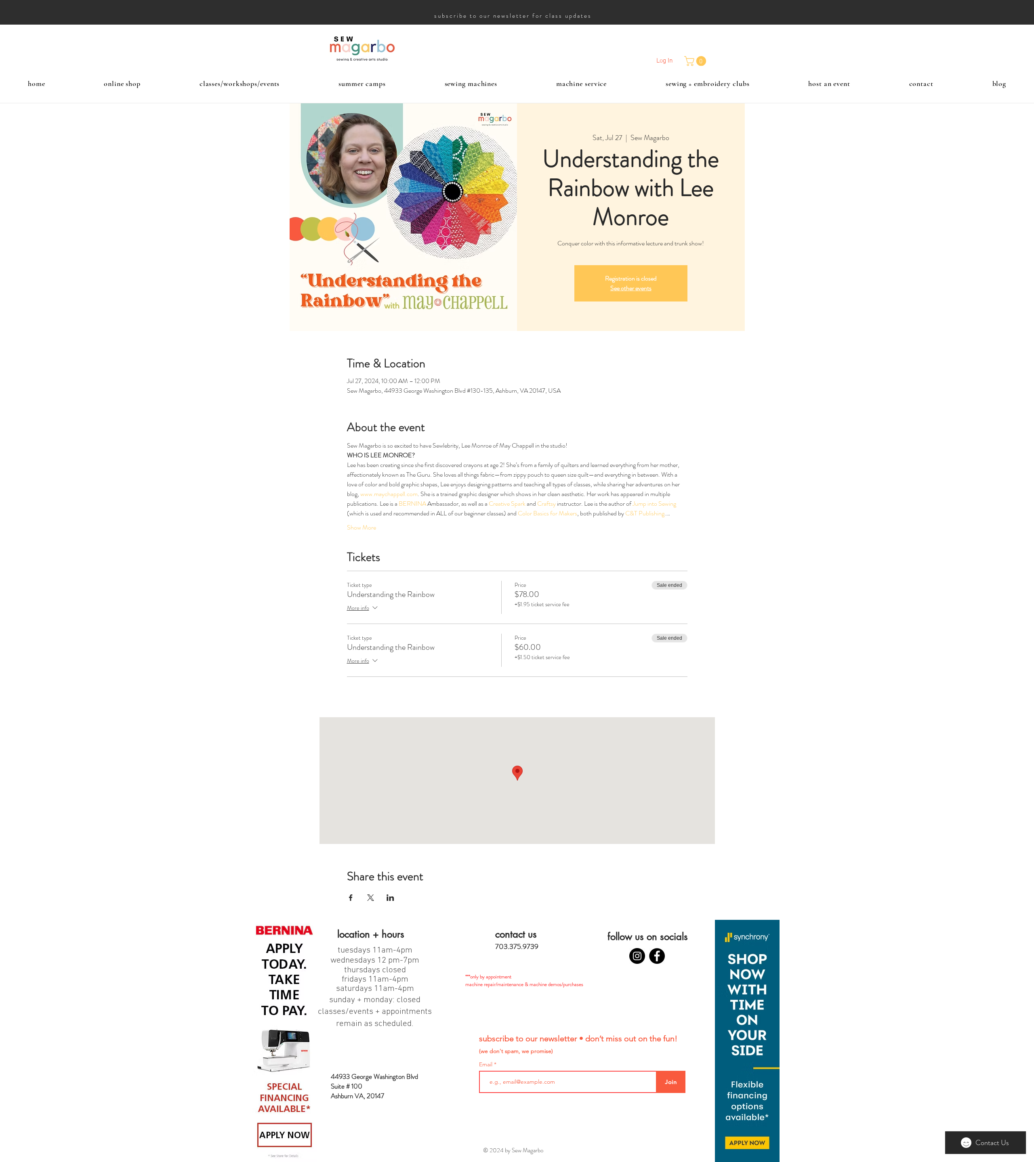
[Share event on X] (370, 897)
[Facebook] (657, 956)
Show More (361, 527)
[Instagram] (637, 956)
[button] (696, 61)
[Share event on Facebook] (351, 897)
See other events (631, 288)
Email (486, 1064)
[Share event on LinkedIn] (390, 897)
